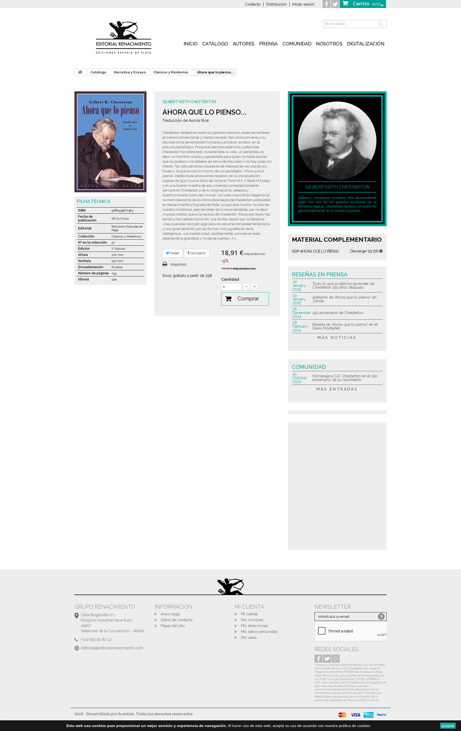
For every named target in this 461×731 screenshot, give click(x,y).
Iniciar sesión (303, 4)
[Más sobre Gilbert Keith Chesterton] (337, 140)
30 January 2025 (299, 285)
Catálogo (215, 43)
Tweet (174, 253)
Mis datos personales (259, 632)
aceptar (448, 726)
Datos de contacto (177, 620)
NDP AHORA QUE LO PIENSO (315, 251)
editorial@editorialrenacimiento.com (112, 648)
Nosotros (329, 43)
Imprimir (178, 264)
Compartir (197, 253)
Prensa (268, 43)
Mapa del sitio (173, 626)
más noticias (337, 337)
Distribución (276, 4)
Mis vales (249, 637)
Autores (244, 43)
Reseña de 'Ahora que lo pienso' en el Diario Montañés (345, 326)
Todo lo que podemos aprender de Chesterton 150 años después (343, 286)
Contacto (253, 4)
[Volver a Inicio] (80, 72)
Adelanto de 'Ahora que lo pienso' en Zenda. (344, 299)
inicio (191, 43)
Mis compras (252, 620)
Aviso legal (170, 614)
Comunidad (296, 43)
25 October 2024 (299, 378)
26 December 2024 (301, 313)
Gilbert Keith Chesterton (189, 102)
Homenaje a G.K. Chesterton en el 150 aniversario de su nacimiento (344, 378)
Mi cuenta (249, 614)
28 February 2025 (300, 326)
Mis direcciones (254, 626)
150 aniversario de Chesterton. (338, 313)
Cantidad (230, 279)
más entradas (337, 389)
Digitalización (365, 43)
